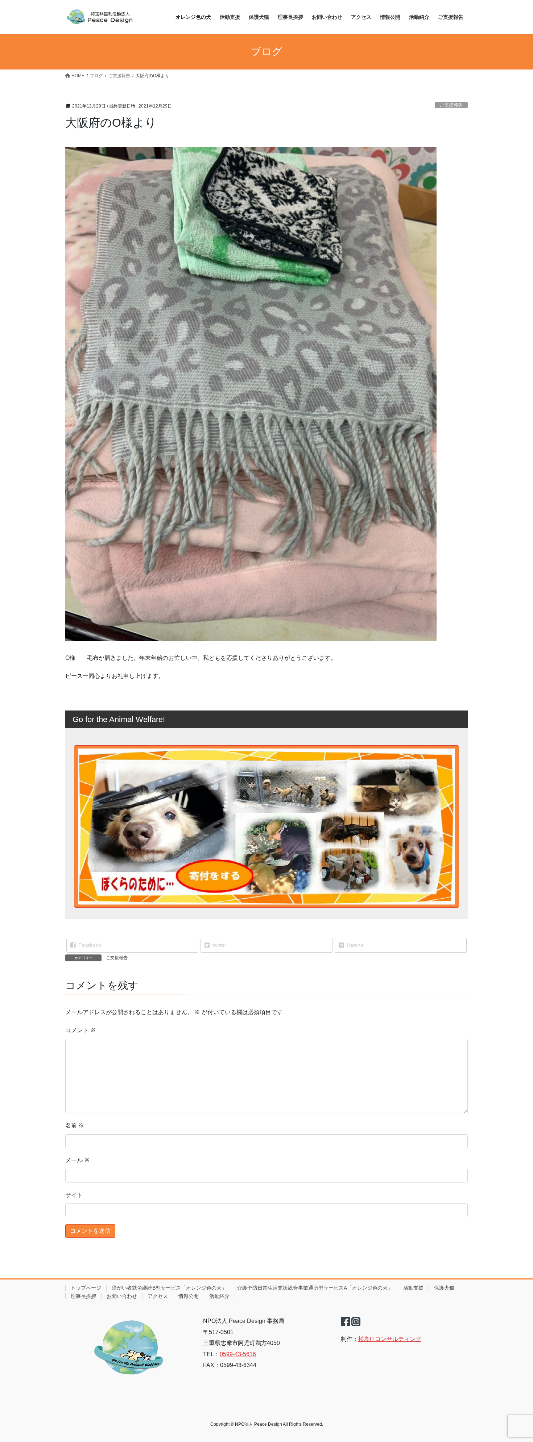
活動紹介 (219, 1296)
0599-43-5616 (238, 1354)
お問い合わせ (122, 1296)
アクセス (158, 1296)
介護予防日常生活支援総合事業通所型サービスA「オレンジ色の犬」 (315, 1288)
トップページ (86, 1288)
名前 (74, 1125)
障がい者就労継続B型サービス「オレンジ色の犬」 (169, 1288)
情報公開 (188, 1296)
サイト (74, 1195)
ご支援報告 (451, 105)
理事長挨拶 (83, 1296)
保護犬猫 (444, 1288)
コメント (80, 1030)
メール (77, 1160)
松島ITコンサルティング (389, 1339)
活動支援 (413, 1288)
